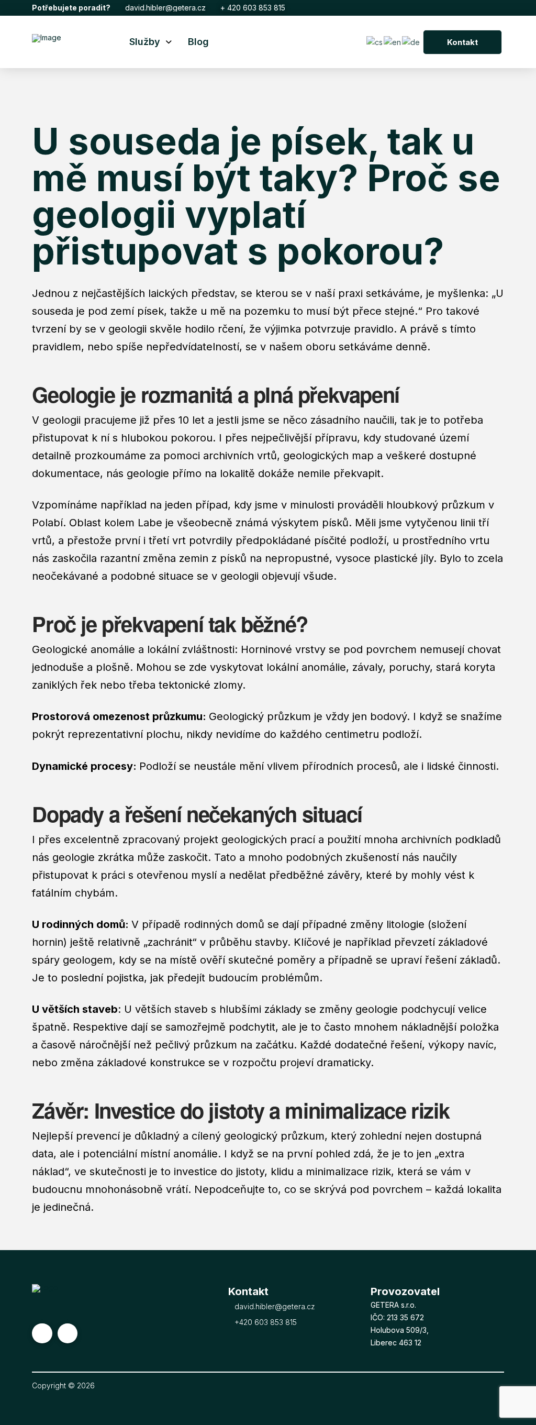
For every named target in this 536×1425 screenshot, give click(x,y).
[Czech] (375, 41)
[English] (393, 41)
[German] (411, 41)
